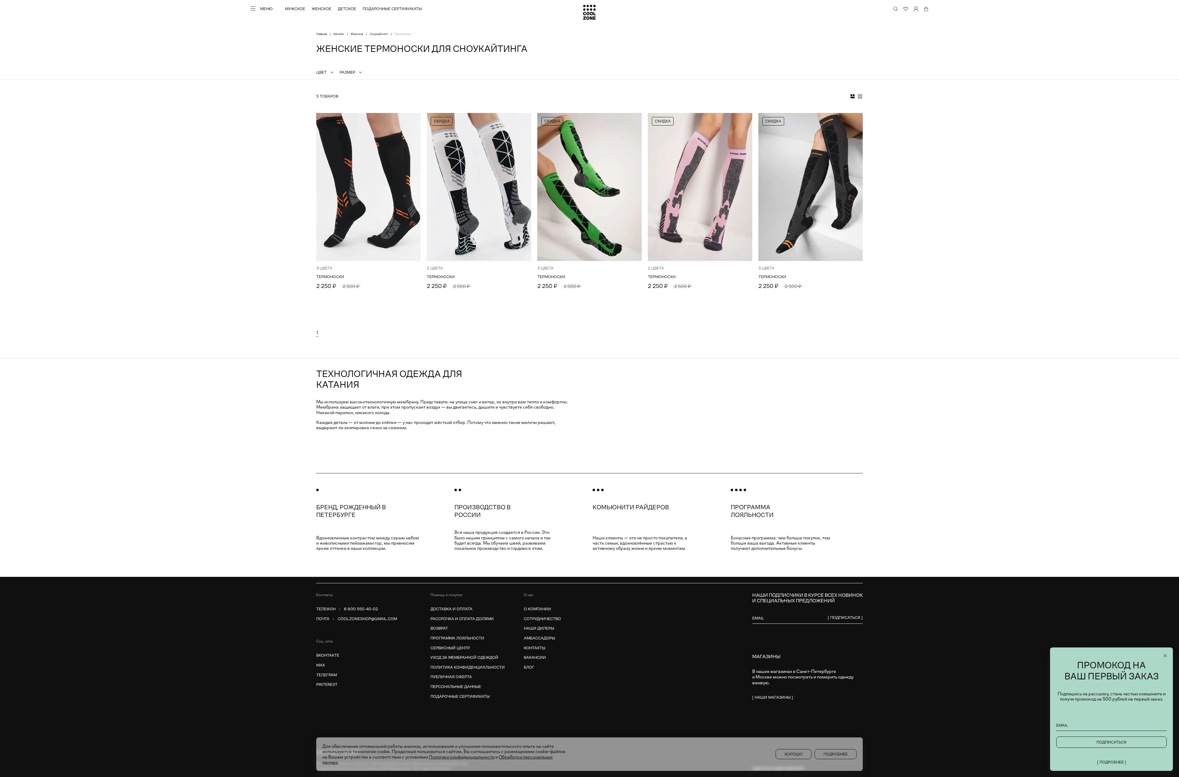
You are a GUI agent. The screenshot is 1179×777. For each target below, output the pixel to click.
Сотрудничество (542, 618)
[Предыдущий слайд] (324, 187)
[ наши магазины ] (772, 697)
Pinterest (326, 684)
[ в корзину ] (407, 285)
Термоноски (330, 277)
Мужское (295, 9)
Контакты (534, 648)
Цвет (321, 72)
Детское (347, 9)
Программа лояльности (457, 638)
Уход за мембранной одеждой (464, 657)
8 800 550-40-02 (361, 609)
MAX (320, 665)
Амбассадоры (539, 638)
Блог (529, 667)
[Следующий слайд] (412, 187)
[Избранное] (906, 9)
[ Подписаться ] (845, 617)
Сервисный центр (450, 648)
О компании (537, 609)
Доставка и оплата (451, 609)
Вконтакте (327, 655)
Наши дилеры (539, 628)
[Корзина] (926, 9)
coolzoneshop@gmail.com (367, 618)
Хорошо (793, 754)
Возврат (439, 628)
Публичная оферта (451, 676)
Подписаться (1111, 742)
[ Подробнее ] (1111, 762)
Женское (321, 9)
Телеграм (326, 675)
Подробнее (835, 754)
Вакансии (535, 657)
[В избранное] (412, 121)
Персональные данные (455, 686)
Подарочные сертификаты (392, 9)
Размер (347, 72)
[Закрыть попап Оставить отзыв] (1165, 655)
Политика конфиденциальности (467, 667)
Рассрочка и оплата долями (462, 618)
